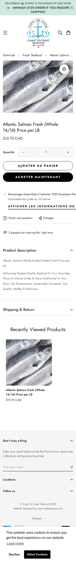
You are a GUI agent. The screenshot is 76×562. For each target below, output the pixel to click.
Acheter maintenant (38, 177)
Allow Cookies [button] (37, 554)
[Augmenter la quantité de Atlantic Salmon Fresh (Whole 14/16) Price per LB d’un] (68, 152)
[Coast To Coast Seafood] (38, 32)
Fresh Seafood (32, 55)
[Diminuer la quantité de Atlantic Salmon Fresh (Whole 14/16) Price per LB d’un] (23, 152)
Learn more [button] (15, 543)
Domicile (9, 55)
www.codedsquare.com (50, 508)
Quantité (8, 152)
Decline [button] (14, 554)
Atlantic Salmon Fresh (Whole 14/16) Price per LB (25, 392)
